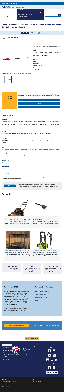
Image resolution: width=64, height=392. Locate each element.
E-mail (39, 103)
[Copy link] (18, 38)
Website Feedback (52, 372)
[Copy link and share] (12, 38)
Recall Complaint (10, 185)
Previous (3, 79)
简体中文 (33, 33)
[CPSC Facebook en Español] (49, 367)
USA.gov (34, 355)
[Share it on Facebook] (6, 38)
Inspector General (37, 381)
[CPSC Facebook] (49, 351)
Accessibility (5, 379)
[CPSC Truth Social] (56, 360)
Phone (39, 107)
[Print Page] (15, 38)
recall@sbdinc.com (36, 95)
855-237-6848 (32, 94)
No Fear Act (35, 384)
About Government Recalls (33, 269)
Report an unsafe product (32, 338)
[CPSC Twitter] (54, 355)
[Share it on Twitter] (9, 38)
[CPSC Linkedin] (48, 360)
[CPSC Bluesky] (52, 360)
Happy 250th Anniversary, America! (13, 3)
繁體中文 (40, 33)
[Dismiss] (61, 3)
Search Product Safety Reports (13, 268)
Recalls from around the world (53, 269)
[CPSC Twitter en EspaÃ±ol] (54, 367)
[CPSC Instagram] (54, 351)
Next (29, 79)
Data (34, 351)
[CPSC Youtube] (49, 355)
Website (39, 100)
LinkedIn (37, 294)
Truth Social (43, 294)
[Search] (59, 15)
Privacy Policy (5, 384)
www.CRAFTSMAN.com (51, 95)
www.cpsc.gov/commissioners (47, 177)
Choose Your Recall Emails (16, 325)
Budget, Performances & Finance (26, 349)
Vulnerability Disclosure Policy (9, 381)
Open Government (6, 386)
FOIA (34, 379)
